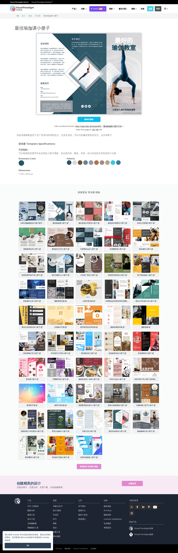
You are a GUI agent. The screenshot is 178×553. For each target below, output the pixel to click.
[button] (83, 8)
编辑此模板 (89, 119)
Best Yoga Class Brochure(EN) (88, 126)
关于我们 (82, 506)
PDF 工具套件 (33, 506)
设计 (23, 15)
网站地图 (56, 536)
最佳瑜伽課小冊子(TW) (112, 126)
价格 (142, 8)
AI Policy (108, 510)
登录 (158, 8)
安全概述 (107, 523)
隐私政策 (107, 514)
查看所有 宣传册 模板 (89, 466)
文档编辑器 (32, 523)
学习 (55, 519)
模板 (30, 15)
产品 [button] (73, 8)
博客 (55, 523)
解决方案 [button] (122, 8)
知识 (55, 527)
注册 (150, 8)
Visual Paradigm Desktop (41, 2)
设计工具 (31, 519)
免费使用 (132, 483)
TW (97, 129)
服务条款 (107, 506)
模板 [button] (133, 8)
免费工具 (56, 532)
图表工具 (31, 514)
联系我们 (82, 519)
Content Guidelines (113, 519)
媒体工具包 (82, 514)
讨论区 (55, 514)
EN (93, 129)
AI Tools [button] (96, 8)
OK (28, 545)
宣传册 (38, 15)
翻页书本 (31, 510)
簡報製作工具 (32, 527)
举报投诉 (107, 527)
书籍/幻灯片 (58, 506)
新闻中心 (82, 510)
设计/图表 (57, 510)
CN (100, 129)
